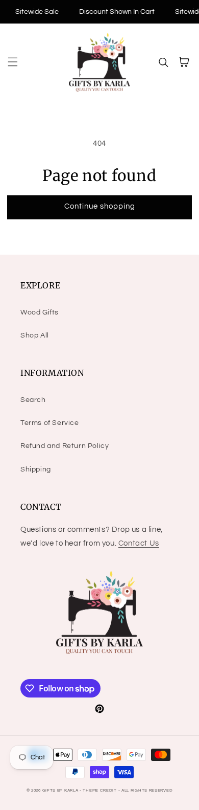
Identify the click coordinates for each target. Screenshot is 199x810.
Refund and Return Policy (64, 445)
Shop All (34, 335)
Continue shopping (99, 206)
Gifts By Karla (60, 790)
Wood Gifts (39, 312)
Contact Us (138, 543)
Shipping (35, 469)
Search (33, 399)
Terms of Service (49, 422)
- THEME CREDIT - (100, 790)
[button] (13, 62)
